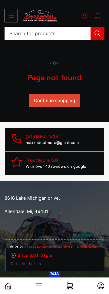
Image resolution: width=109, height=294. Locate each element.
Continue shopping (54, 100)
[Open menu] (11, 15)
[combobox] (54, 33)
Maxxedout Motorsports (50, 247)
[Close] (98, 254)
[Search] (97, 33)
